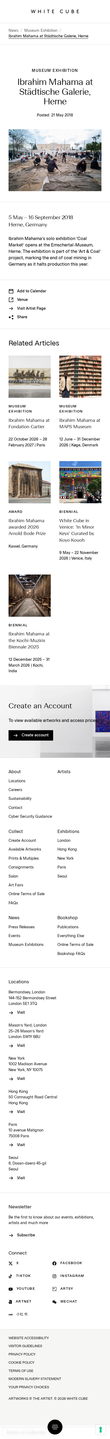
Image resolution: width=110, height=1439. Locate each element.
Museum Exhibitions (26, 945)
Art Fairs (16, 885)
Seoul (62, 876)
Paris (61, 867)
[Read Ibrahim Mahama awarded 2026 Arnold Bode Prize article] (30, 482)
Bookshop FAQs (71, 954)
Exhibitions (68, 831)
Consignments (21, 867)
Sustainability (20, 799)
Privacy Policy (22, 1354)
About (15, 772)
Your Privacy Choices (29, 1387)
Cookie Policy (21, 1363)
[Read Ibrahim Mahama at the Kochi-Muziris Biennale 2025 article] (30, 596)
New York (65, 858)
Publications (67, 927)
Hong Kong (67, 849)
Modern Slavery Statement (35, 1379)
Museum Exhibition (40, 31)
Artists (63, 772)
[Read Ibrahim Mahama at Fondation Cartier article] (30, 377)
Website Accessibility (29, 1338)
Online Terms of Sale (27, 894)
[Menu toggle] (55, 1427)
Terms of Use (21, 1371)
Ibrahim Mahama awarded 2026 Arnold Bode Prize (27, 527)
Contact (15, 808)
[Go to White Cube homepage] (55, 11)
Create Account (22, 841)
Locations (17, 781)
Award (15, 512)
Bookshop (67, 918)
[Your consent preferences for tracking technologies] (101, 1430)
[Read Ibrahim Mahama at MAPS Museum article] (80, 377)
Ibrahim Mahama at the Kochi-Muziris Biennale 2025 (29, 641)
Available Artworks (25, 849)
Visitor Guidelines (25, 1346)
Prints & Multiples (24, 858)
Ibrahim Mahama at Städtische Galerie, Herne (48, 36)
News (13, 31)
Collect (16, 831)
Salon (13, 876)
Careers (15, 790)
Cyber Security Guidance (30, 817)
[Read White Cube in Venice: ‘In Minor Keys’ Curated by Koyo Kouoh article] (80, 482)
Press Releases (22, 927)
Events (14, 936)
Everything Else (70, 936)
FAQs (13, 903)
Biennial (68, 512)
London (63, 841)
